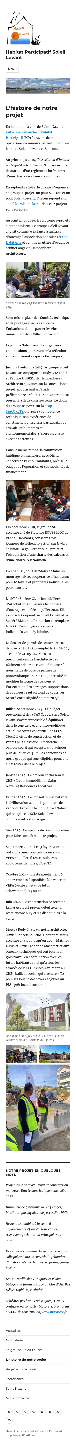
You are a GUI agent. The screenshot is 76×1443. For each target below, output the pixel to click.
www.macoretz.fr (54, 1312)
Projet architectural (21, 1369)
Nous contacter (18, 1398)
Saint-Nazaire (16, 1388)
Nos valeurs (15, 1340)
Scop (48, 406)
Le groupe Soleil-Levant (24, 1350)
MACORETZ (15, 411)
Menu (12, 69)
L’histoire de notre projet (26, 1359)
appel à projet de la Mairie (26, 204)
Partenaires (15, 1379)
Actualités (13, 1331)
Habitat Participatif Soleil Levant (26, 1431)
